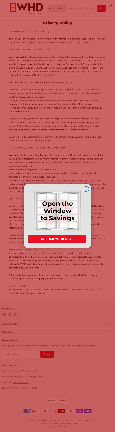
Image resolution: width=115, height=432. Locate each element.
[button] (57, 216)
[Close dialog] (86, 189)
